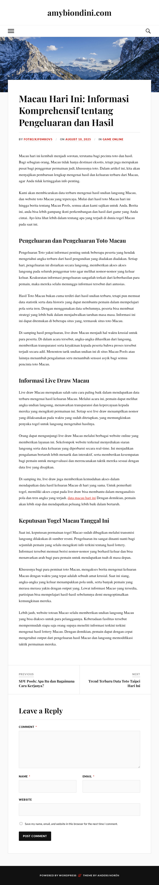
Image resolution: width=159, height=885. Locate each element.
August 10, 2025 (78, 139)
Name (24, 776)
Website (25, 799)
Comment (28, 727)
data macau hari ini (82, 497)
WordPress (67, 875)
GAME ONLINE (113, 139)
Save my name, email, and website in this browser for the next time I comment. (71, 824)
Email (88, 776)
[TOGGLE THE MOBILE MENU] (11, 31)
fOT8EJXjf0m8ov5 (38, 139)
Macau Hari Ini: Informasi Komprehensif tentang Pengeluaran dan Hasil (74, 110)
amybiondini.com (79, 12)
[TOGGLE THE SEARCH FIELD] (148, 31)
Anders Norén (108, 875)
